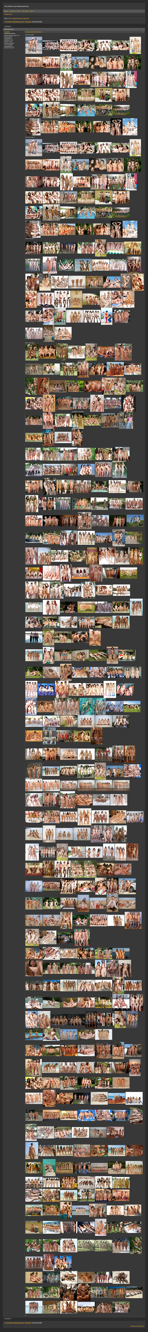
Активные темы (8, 14)
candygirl (7, 32)
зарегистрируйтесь (24, 18)
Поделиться (28, 31)
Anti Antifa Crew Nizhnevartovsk (14, 21)
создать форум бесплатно (137, 1326)
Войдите (14, 18)
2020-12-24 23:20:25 (37, 31)
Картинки (28, 21)
